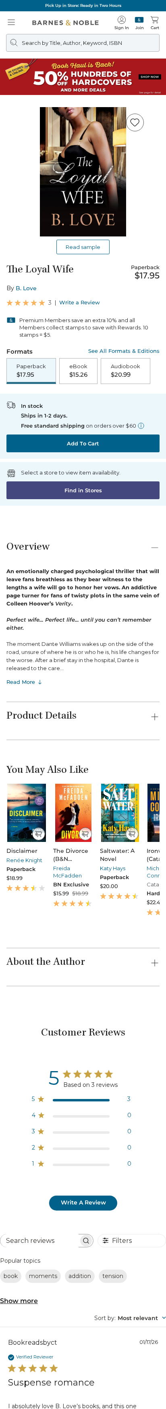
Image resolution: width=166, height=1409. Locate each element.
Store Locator (36, 1209)
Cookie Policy (134, 1381)
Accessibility (97, 1381)
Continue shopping (83, 170)
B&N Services (32, 1145)
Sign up (142, 1281)
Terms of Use (37, 1373)
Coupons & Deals (41, 1241)
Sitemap (83, 1389)
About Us (24, 1181)
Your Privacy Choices (36, 1381)
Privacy (131, 1373)
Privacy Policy (69, 1312)
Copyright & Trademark (88, 1373)
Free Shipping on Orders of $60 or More (83, 5)
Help (15, 1110)
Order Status (35, 1225)
